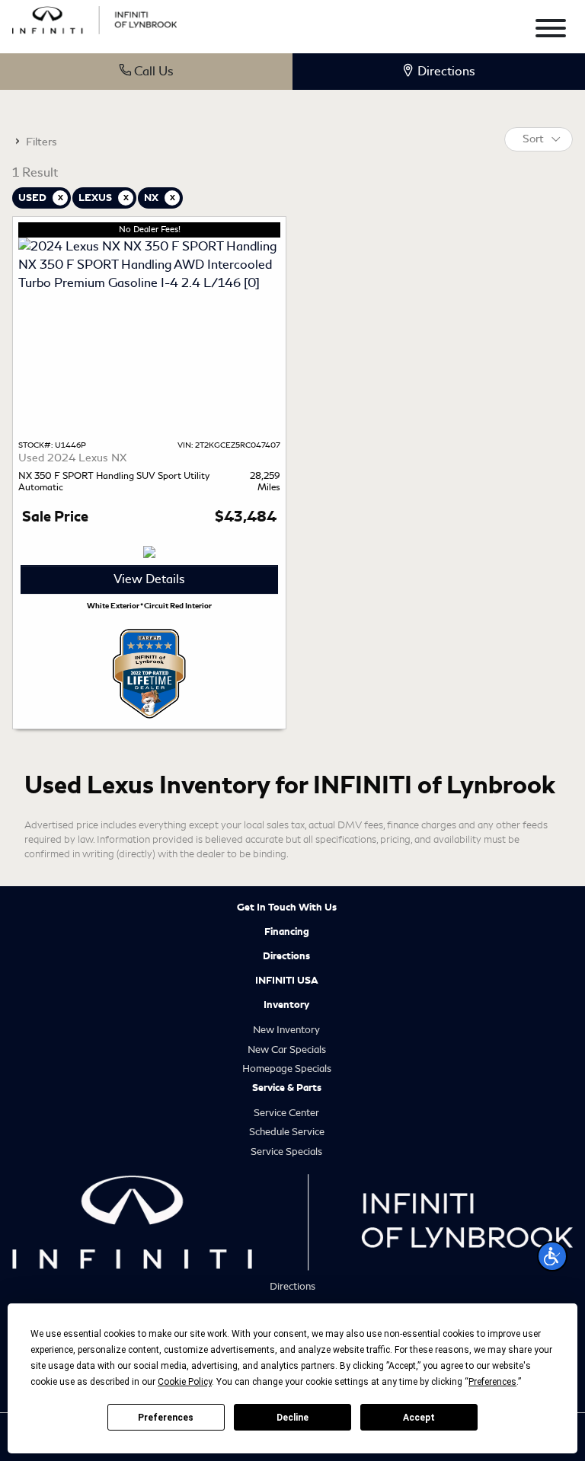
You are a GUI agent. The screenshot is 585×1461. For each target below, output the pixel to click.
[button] (552, 1256)
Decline (292, 1417)
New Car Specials (287, 1049)
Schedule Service (286, 1131)
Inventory (286, 1005)
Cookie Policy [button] (185, 1381)
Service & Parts (286, 1088)
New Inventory (286, 1029)
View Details (149, 579)
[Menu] (550, 31)
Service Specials (286, 1151)
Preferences (165, 1417)
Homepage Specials (286, 1068)
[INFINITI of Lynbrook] (94, 18)
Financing (286, 932)
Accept (419, 1417)
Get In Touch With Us (287, 907)
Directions (286, 956)
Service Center (286, 1112)
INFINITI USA (286, 981)
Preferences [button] (492, 1381)
